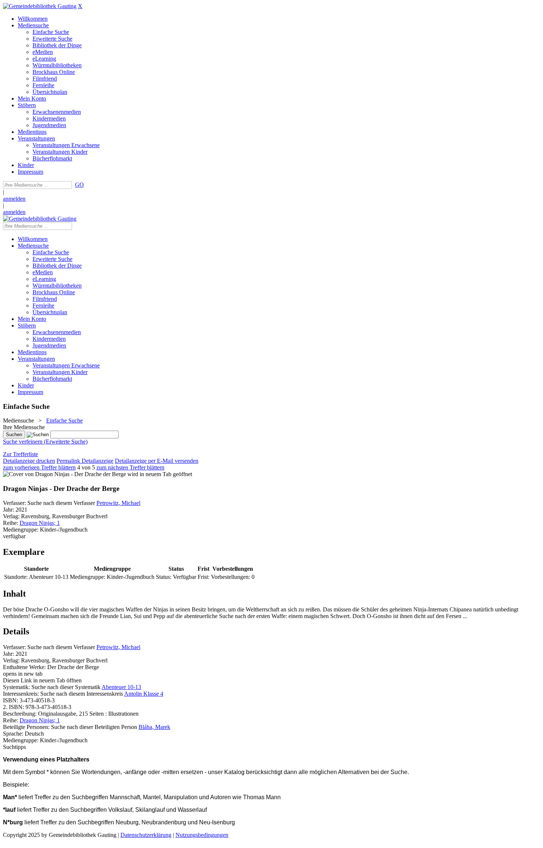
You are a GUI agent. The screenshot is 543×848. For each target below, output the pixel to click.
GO (79, 185)
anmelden (14, 199)
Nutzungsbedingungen (201, 835)
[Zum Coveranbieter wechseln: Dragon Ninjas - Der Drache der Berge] (64, 474)
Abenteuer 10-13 (121, 687)
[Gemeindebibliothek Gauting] (39, 6)
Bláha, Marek (154, 727)
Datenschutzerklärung (145, 835)
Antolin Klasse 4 (143, 694)
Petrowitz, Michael (118, 503)
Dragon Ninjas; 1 (40, 523)
